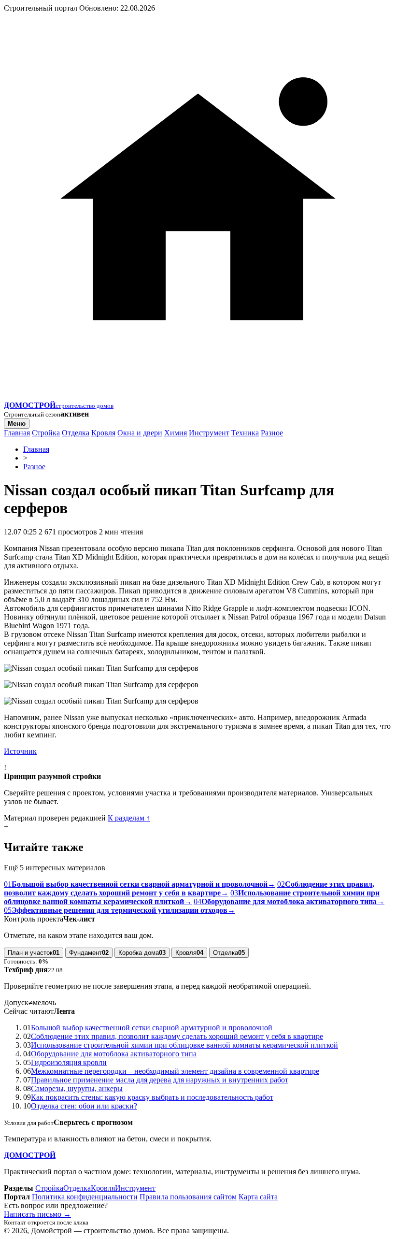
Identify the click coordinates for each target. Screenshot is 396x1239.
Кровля (103, 433)
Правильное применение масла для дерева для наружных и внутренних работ (159, 1080)
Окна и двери (139, 433)
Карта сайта (258, 1197)
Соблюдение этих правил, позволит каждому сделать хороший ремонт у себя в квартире (177, 1036)
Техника (245, 433)
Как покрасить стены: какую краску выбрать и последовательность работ (152, 1097)
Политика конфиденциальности (85, 1197)
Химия (175, 433)
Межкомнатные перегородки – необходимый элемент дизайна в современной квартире (175, 1071)
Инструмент (209, 433)
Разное (272, 433)
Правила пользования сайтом (188, 1197)
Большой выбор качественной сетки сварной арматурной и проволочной (151, 1027)
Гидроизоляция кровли (69, 1062)
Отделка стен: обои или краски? (84, 1106)
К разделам (129, 818)
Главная (17, 433)
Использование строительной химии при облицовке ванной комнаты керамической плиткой (184, 1045)
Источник (20, 751)
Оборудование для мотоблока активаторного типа (114, 1054)
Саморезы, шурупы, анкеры (77, 1088)
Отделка (75, 433)
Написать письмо (37, 1214)
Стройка (46, 433)
